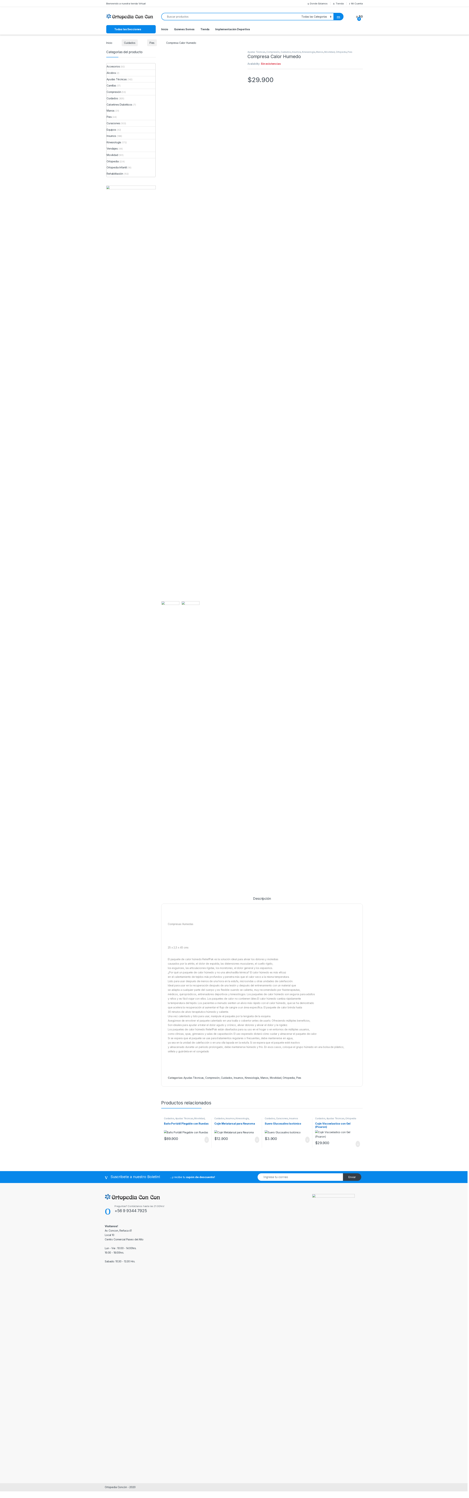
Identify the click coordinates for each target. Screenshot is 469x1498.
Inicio (164, 29)
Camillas (111, 85)
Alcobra (111, 72)
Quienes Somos (184, 29)
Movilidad (329, 52)
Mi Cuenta (357, 3)
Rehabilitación (115, 173)
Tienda (340, 3)
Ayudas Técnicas (256, 52)
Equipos (111, 129)
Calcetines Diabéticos (119, 104)
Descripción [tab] (262, 898)
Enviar (352, 1177)
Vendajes (112, 148)
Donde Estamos (318, 3)
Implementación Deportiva (232, 29)
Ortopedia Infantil (117, 167)
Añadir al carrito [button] (205, 1140)
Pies (151, 42)
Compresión (273, 52)
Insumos (296, 52)
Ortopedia (341, 52)
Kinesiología (308, 52)
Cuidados (129, 42)
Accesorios (113, 66)
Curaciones (282, 1118)
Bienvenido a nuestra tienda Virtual (126, 3)
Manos (319, 52)
